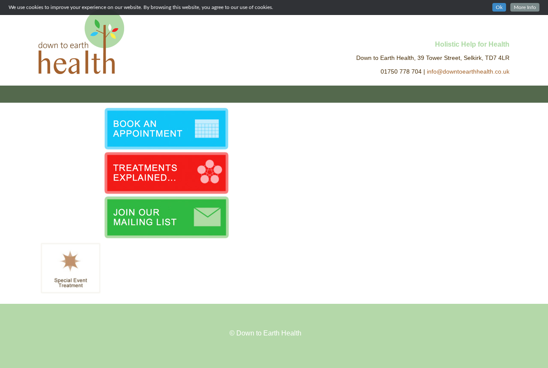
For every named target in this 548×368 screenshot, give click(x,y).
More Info (525, 7)
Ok (499, 7)
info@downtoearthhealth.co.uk (468, 71)
